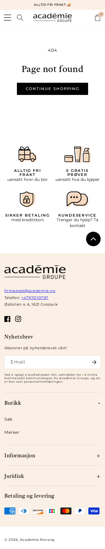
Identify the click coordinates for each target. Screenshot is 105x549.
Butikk (12, 402)
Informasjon (20, 455)
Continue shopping (52, 88)
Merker (12, 432)
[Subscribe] (94, 362)
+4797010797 (34, 297)
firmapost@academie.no (29, 290)
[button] (7, 17)
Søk (8, 419)
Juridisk (14, 475)
